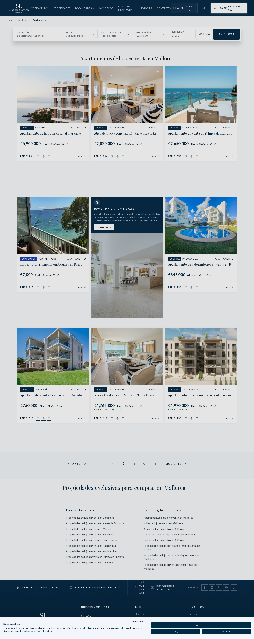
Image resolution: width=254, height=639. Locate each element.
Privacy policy (139, 621)
